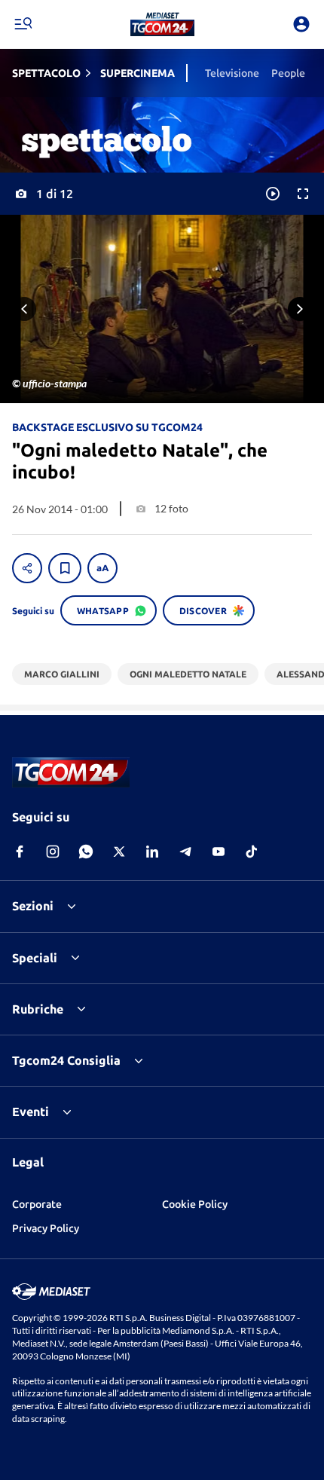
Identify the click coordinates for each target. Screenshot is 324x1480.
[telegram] (185, 851)
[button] (162, 24)
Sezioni (32, 906)
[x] (119, 851)
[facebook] (19, 851)
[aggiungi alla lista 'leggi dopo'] (64, 568)
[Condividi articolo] (27, 568)
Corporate (37, 1204)
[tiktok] (251, 851)
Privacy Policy (45, 1228)
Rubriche (37, 1009)
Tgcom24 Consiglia (66, 1060)
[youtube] (218, 851)
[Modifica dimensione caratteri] (102, 568)
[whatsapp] (85, 851)
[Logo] (162, 24)
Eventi (30, 1111)
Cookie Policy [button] (195, 1204)
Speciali (34, 958)
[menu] (22, 24)
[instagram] (52, 851)
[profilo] (301, 24)
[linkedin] (152, 851)
